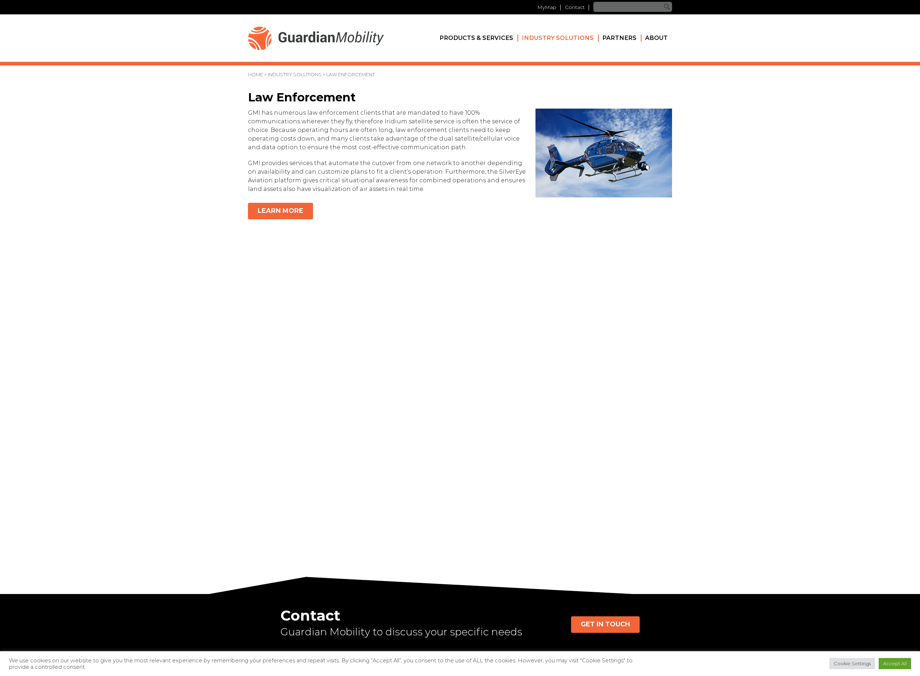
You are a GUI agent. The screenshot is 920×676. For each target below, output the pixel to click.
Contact (575, 7)
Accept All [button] (895, 663)
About (656, 38)
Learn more (280, 211)
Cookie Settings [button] (852, 663)
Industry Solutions (558, 38)
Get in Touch (605, 624)
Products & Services (476, 38)
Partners (619, 38)
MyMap (546, 7)
